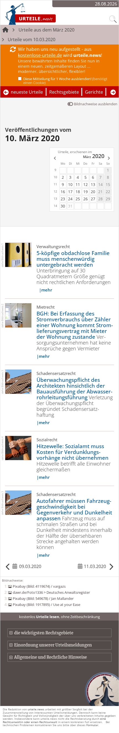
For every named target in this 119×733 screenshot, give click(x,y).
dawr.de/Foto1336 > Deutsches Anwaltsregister (51, 592)
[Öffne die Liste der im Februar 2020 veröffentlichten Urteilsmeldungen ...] (54, 158)
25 (78, 198)
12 (85, 184)
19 (85, 191)
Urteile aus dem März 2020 (46, 30)
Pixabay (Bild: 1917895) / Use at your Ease (46, 604)
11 (78, 184)
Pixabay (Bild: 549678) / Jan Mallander (43, 598)
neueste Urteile (27, 92)
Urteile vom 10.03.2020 (31, 39)
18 (78, 191)
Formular (92, 725)
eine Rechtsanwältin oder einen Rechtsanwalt (54, 720)
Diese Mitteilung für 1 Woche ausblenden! (65, 81)
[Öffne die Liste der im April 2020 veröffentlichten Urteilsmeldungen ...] (109, 158)
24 (70, 198)
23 (63, 198)
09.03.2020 (30, 566)
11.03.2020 (95, 566)
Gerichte (94, 92)
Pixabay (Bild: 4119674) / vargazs (39, 586)
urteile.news (36, 709)
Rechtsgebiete (64, 92)
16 (63, 191)
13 (93, 184)
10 (70, 184)
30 (63, 206)
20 (93, 191)
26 (85, 198)
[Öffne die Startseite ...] (45, 14)
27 (93, 198)
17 (70, 191)
